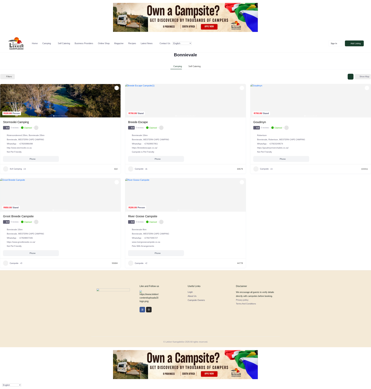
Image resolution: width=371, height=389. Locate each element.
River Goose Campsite (142, 216)
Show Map (364, 76)
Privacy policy (242, 300)
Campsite (139, 169)
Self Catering (64, 43)
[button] (4, 101)
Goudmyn (259, 122)
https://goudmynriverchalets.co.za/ (273, 148)
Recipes (132, 43)
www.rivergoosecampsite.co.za (146, 242)
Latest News (147, 43)
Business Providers (84, 43)
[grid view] (350, 77)
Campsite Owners (196, 300)
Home (35, 43)
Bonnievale (12, 139)
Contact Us (165, 43)
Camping (46, 43)
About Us (192, 296)
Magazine (118, 43)
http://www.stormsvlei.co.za (19, 148)
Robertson (273, 139)
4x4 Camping (16, 169)
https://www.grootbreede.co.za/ (21, 242)
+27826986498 (26, 144)
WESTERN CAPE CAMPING (31, 139)
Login (190, 292)
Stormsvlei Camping (16, 122)
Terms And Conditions (246, 303)
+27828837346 (26, 238)
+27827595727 (151, 238)
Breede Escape (138, 122)
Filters (9, 76)
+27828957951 (151, 144)
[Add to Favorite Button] (116, 88)
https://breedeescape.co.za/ (144, 148)
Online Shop (104, 43)
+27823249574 (276, 144)
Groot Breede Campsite (18, 216)
